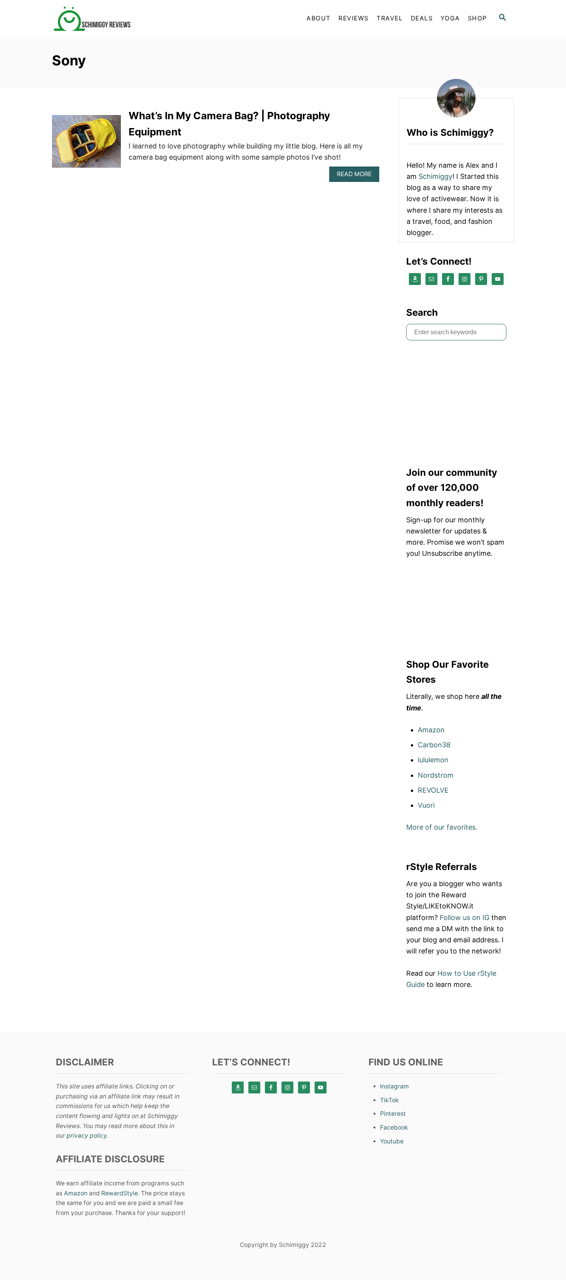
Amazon (431, 730)
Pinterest (393, 1113)
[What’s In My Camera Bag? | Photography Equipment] (86, 144)
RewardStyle (119, 1193)
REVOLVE (433, 790)
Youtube (392, 1141)
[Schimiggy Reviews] (121, 18)
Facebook (394, 1127)
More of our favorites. (441, 827)
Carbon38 (434, 745)
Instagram (394, 1086)
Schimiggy (435, 176)
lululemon (433, 760)
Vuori (426, 805)
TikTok (389, 1100)
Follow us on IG (464, 917)
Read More (357, 176)
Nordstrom (436, 775)
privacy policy (87, 1135)
